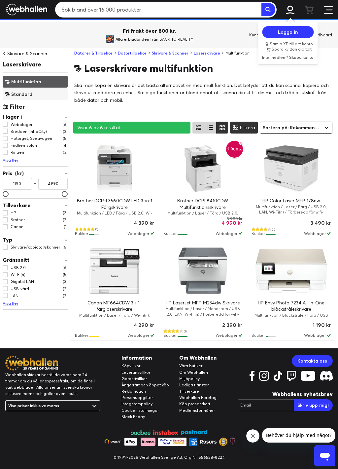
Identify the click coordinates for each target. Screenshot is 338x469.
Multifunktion (26, 81)
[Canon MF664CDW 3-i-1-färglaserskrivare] (114, 271)
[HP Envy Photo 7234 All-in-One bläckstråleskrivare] (291, 271)
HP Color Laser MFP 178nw (291, 201)
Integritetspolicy (136, 403)
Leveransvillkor (135, 372)
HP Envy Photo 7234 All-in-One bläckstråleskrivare (291, 306)
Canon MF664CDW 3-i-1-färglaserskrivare (114, 306)
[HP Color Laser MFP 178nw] (291, 168)
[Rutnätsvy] (222, 128)
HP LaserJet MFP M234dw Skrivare (203, 303)
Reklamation (133, 391)
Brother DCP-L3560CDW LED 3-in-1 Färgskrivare (114, 204)
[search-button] (268, 9)
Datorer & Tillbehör (93, 53)
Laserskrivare (22, 64)
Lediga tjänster (194, 384)
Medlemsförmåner (197, 410)
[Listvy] (198, 128)
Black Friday (133, 416)
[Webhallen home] (25, 9)
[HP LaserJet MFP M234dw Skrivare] (203, 271)
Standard (21, 94)
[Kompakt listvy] (210, 128)
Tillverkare (189, 391)
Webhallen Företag (198, 397)
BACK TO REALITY (176, 39)
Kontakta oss (312, 361)
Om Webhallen (193, 372)
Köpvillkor (130, 365)
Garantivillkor (134, 378)
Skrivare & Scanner (27, 54)
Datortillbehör (132, 53)
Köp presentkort (194, 403)
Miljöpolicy (189, 378)
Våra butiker (190, 365)
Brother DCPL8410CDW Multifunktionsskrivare (202, 204)
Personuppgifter (137, 397)
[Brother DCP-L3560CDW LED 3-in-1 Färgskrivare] (114, 168)
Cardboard (321, 34)
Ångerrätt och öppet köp (145, 384)
